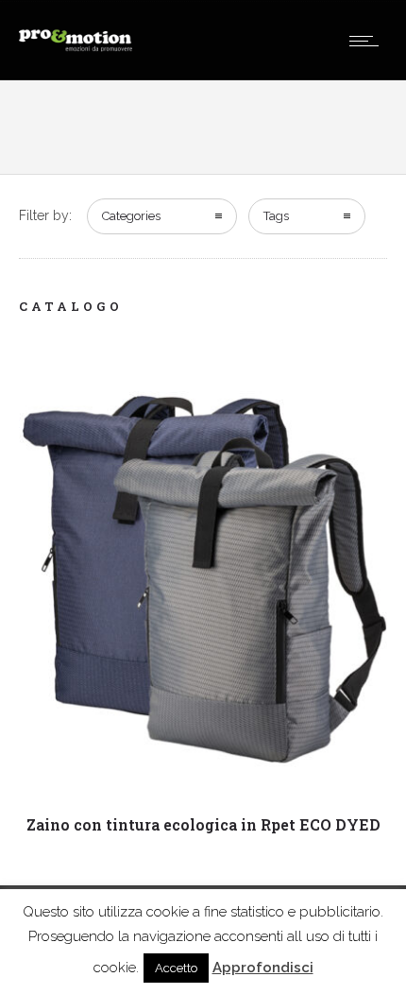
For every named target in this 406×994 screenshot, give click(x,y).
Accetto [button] (176, 968)
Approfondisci (262, 967)
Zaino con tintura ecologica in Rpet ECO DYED (203, 824)
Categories (131, 216)
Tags (276, 216)
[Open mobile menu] (368, 41)
